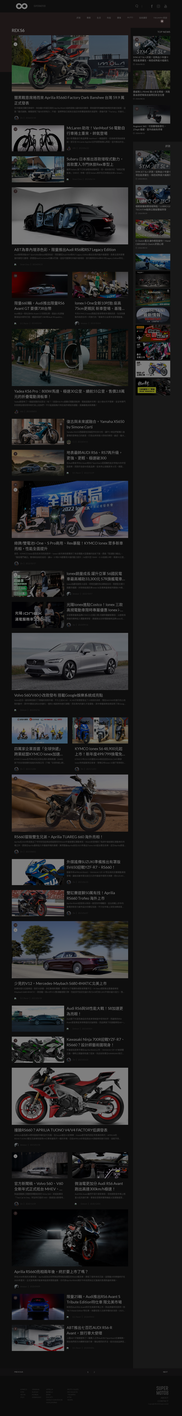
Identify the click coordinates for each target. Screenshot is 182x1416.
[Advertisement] (91, 38)
